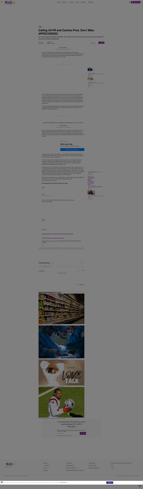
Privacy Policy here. (63, 482)
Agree (110, 482)
